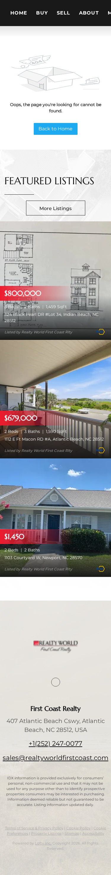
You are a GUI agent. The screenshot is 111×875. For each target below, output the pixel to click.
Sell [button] (63, 13)
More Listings (55, 208)
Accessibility (93, 833)
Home (18, 13)
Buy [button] (42, 13)
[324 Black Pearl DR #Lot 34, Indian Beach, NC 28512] (55, 280)
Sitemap (72, 833)
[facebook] (55, 682)
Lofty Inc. (43, 843)
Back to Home (55, 129)
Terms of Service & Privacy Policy (34, 828)
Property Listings (46, 833)
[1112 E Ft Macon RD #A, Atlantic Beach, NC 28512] (55, 399)
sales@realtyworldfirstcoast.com (55, 758)
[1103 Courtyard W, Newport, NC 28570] (55, 517)
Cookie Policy (78, 828)
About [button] (89, 13)
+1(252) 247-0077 (55, 744)
